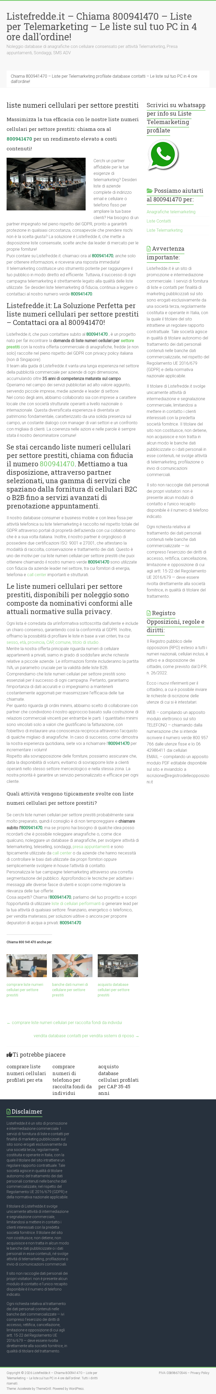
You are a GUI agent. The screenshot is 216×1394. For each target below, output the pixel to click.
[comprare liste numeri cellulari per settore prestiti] (27, 965)
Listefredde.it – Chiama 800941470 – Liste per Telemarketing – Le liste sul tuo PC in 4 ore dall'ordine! (102, 26)
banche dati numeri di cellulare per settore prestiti (70, 989)
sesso (12, 642)
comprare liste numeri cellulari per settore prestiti (25, 989)
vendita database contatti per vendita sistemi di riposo (86, 1035)
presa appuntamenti (91, 846)
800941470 (19, 138)
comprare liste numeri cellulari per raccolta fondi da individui (64, 1022)
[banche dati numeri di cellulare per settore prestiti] (72, 965)
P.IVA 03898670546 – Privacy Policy (184, 1373)
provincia (36, 642)
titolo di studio (85, 642)
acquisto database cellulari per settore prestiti (114, 989)
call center (36, 574)
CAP (49, 642)
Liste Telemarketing (165, 230)
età (23, 642)
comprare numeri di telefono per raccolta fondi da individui (72, 1079)
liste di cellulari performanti (76, 903)
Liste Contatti (159, 221)
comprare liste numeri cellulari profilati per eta (26, 1073)
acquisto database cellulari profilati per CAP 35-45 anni (118, 1079)
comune (63, 642)
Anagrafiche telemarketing (171, 211)
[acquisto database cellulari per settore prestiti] (118, 965)
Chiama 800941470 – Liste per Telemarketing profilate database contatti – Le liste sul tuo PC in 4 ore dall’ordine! (104, 79)
